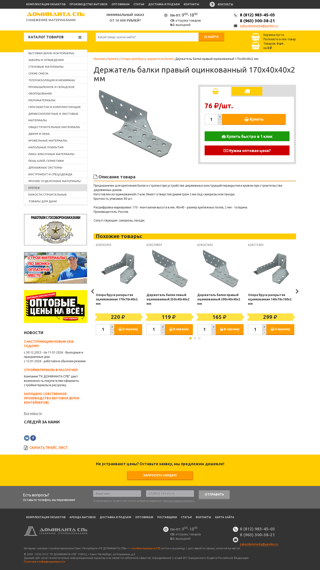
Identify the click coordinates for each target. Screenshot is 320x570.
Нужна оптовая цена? (249, 150)
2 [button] (195, 338)
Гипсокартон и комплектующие (54, 106)
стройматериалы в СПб (145, 548)
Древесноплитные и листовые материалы (53, 117)
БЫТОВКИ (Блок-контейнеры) (51, 53)
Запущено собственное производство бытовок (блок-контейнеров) (52, 398)
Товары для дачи (42, 201)
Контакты (191, 4)
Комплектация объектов (46, 4)
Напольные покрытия (46, 147)
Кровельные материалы (47, 140)
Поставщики (167, 517)
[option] (135, 124)
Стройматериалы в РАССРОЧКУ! (51, 370)
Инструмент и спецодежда (50, 174)
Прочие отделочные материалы (54, 181)
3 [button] (199, 338)
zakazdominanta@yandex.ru (259, 26)
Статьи (138, 4)
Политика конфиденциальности (178, 501)
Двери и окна (39, 133)
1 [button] (190, 338)
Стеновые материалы (46, 66)
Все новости (33, 413)
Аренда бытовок (82, 517)
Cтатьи (186, 517)
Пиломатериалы (42, 100)
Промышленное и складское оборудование (51, 90)
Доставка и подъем (164, 4)
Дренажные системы (45, 167)
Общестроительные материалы (54, 127)
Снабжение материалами (51, 20)
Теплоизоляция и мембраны (51, 80)
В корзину (130, 329)
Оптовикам (120, 4)
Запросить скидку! (160, 475)
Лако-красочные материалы (51, 154)
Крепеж (34, 187)
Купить (256, 119)
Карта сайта (224, 517)
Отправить (214, 494)
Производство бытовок (88, 4)
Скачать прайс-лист (48, 448)
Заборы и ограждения (46, 59)
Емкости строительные (47, 194)
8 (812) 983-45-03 (257, 17)
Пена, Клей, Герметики (46, 160)
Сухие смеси (38, 73)
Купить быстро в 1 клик (249, 136)
